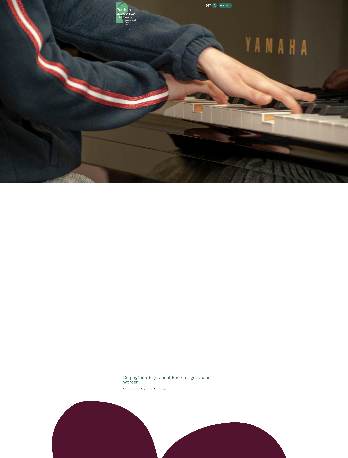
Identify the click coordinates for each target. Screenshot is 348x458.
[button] (225, 5)
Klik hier (127, 389)
